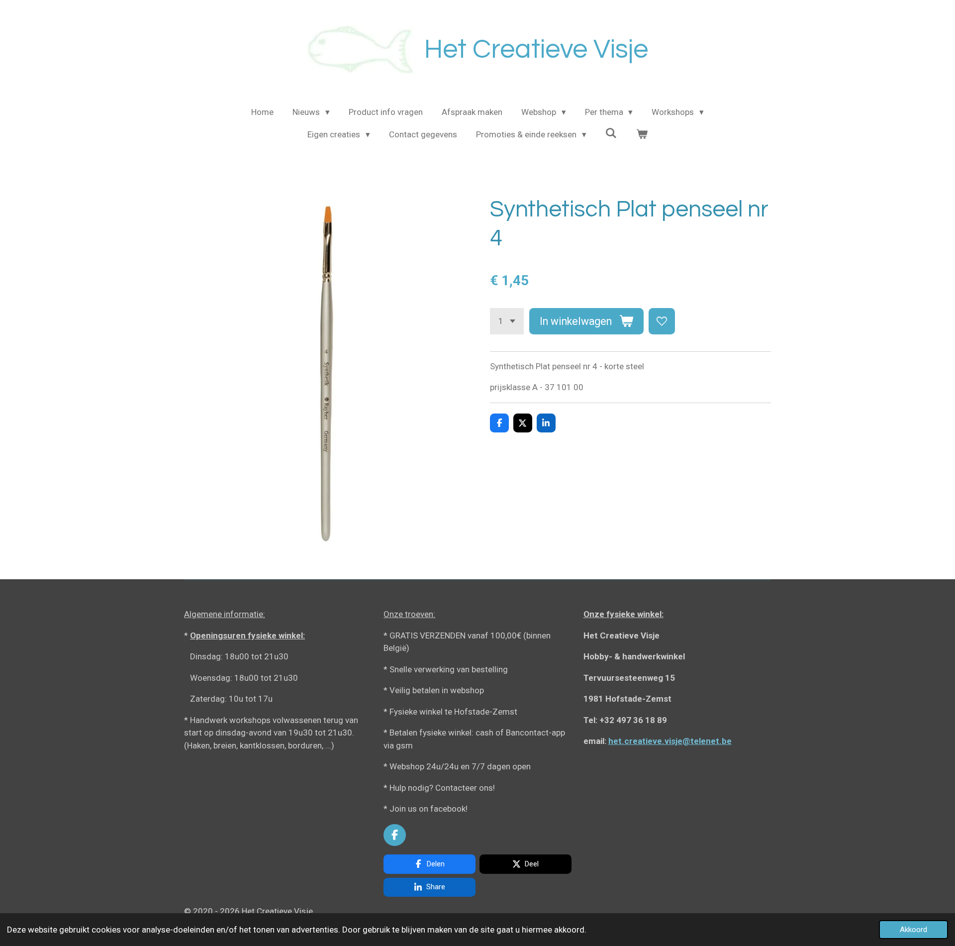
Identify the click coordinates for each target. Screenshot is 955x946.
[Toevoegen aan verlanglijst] (662, 321)
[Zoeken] (611, 133)
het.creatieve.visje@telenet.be (670, 741)
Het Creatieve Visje (536, 49)
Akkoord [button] (913, 929)
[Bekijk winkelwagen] (642, 135)
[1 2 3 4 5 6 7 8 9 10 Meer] (507, 321)
